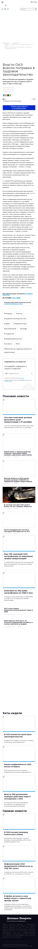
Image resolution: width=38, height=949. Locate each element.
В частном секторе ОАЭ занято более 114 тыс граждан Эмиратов (18, 505)
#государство (9, 334)
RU (32, 2)
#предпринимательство (13, 339)
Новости (15, 43)
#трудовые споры (20, 324)
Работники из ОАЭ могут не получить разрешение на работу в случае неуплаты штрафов (18, 622)
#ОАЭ (18, 344)
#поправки (8, 313)
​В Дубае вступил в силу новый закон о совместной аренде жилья (17, 898)
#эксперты (8, 344)
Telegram (21, 378)
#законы (19, 313)
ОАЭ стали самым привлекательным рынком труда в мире (18, 610)
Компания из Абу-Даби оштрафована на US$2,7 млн (18, 592)
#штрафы (23, 329)
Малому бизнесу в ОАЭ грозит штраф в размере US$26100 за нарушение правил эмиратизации (18, 479)
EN (35, 2)
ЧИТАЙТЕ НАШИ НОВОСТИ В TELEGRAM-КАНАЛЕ (19, 107)
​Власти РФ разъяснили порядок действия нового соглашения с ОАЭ (17, 796)
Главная (6, 43)
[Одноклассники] (6, 95)
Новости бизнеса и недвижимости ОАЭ (19, 45)
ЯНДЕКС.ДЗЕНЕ (8, 381)
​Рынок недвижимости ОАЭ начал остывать (17, 765)
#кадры (7, 324)
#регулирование (10, 329)
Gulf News (16, 298)
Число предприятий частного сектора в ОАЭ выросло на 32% (17, 530)
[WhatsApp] (10, 95)
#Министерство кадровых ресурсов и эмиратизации (18, 350)
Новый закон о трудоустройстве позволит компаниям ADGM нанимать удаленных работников (18, 453)
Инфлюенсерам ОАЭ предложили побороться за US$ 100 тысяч (18, 866)
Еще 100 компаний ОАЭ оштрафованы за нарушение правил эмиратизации (18, 556)
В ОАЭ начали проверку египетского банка (16, 833)
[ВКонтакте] (3, 95)
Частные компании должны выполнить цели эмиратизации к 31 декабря (18, 419)
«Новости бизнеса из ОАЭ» (13, 304)
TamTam (27, 380)
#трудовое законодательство (15, 319)
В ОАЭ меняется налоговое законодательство (18, 735)
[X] (8, 95)
